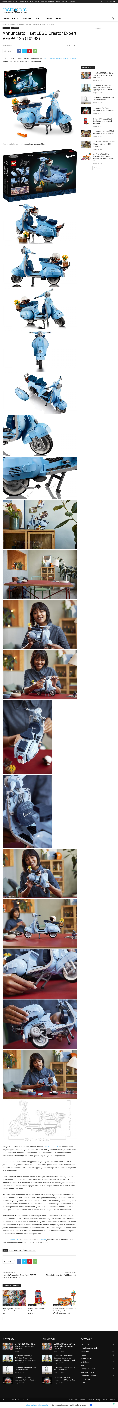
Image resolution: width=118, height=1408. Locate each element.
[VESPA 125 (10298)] (39, 103)
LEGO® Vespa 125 (51, 1146)
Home (5, 25)
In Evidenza (11, 25)
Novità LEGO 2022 (29, 1250)
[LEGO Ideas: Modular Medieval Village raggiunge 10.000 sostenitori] (86, 144)
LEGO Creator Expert (15, 1250)
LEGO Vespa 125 (11, 1240)
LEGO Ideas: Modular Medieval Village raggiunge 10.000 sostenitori (104, 144)
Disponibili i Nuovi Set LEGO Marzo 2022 (61, 1275)
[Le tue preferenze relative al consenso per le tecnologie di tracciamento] (114, 1404)
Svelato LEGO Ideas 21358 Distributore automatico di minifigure (36, 1311)
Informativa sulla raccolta (37, 1405)
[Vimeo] (111, 1)
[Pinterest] (29, 51)
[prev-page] (4, 1318)
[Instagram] (104, 1)
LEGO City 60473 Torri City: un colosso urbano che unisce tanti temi (13, 1311)
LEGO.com (42, 1240)
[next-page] (7, 1318)
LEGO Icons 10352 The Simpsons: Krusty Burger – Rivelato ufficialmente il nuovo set (64, 1311)
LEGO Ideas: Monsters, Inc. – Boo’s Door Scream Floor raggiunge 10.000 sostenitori (103, 87)
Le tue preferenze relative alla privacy (69, 1405)
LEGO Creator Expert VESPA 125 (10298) (59, 58)
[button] (112, 18)
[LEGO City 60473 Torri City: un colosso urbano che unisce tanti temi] (14, 1298)
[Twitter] (107, 1)
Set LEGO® (15, 28)
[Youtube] (114, 1)
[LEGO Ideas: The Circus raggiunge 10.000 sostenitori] (86, 110)
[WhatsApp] (35, 51)
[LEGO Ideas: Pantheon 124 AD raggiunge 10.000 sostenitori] (86, 133)
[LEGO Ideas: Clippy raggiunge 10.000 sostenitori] (86, 100)
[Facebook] (101, 1)
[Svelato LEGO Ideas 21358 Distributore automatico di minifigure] (39, 1298)
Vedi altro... (97, 168)
